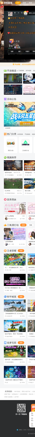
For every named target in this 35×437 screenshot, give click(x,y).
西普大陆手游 (26, 391)
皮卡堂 (16, 397)
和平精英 (28, 70)
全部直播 (20, 134)
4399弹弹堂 (23, 394)
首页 (18, 3)
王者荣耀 (21, 70)
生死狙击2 (15, 394)
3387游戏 (17, 391)
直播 (24, 3)
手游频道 (27, 134)
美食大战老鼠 (8, 397)
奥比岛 (31, 394)
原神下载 (7, 394)
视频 (30, 3)
